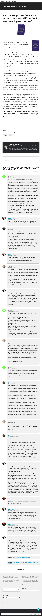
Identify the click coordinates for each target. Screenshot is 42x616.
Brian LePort (18, 36)
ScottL (9, 382)
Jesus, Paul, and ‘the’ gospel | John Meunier (21, 557)
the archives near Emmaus (14, 6)
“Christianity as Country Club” (13, 120)
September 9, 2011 (8, 36)
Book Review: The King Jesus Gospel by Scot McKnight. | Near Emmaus (23, 563)
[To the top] (38, 609)
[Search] (18, 590)
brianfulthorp (11, 499)
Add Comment (35, 171)
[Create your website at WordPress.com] (21, 1)
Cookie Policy (21, 613)
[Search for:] (11, 590)
